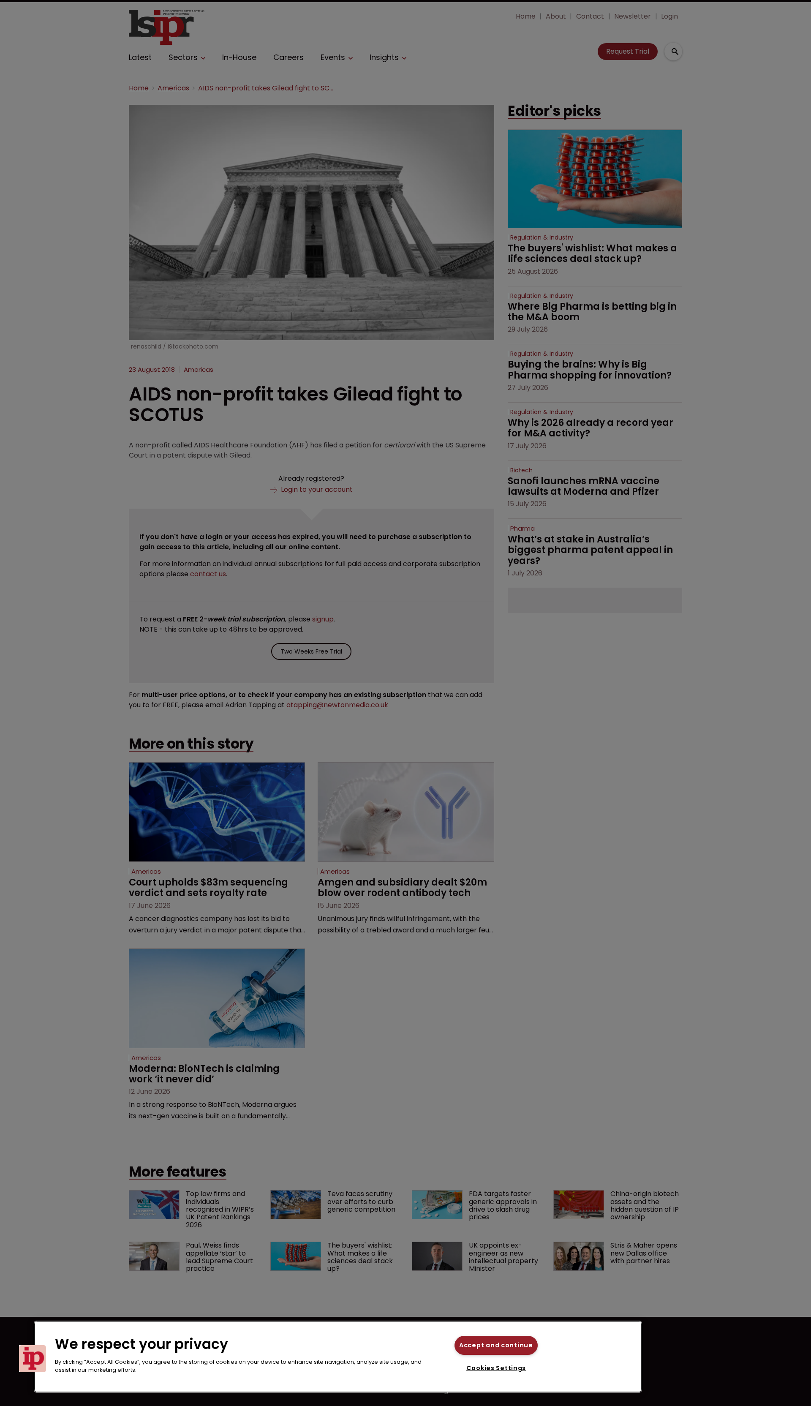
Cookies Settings (496, 1368)
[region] (338, 1356)
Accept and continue (496, 1345)
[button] (32, 1358)
